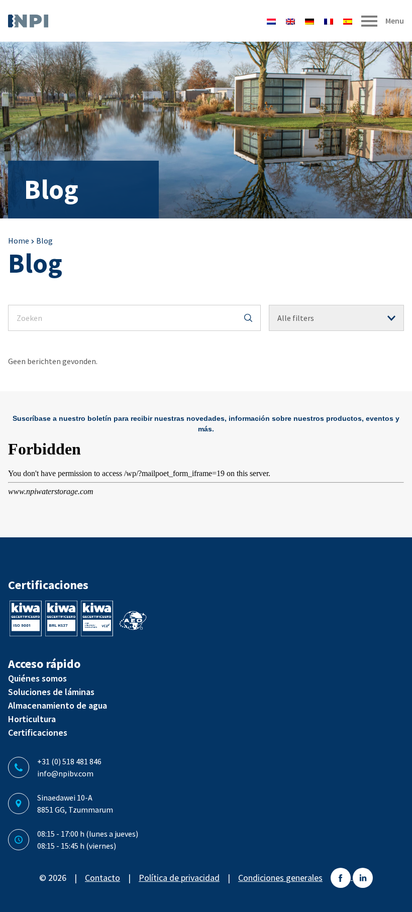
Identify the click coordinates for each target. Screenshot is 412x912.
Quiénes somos (37, 678)
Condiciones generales (280, 877)
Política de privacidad (179, 877)
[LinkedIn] (363, 876)
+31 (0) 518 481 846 (69, 761)
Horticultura (32, 719)
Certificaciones (37, 732)
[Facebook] (342, 876)
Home (18, 241)
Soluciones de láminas (51, 692)
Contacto (102, 877)
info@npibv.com (65, 773)
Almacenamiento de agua (57, 705)
